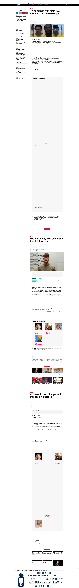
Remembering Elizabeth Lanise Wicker (57, 332)
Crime (16, 15)
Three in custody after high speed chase (20, 79)
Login (50, 4)
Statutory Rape (34, 349)
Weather (29, 4)
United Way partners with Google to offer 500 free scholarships (38, 344)
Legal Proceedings (48, 348)
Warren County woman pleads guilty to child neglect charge (21, 72)
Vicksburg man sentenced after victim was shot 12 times (21, 46)
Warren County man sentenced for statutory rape (21, 17)
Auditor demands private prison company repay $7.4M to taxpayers (21, 50)
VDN (40, 41)
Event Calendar (34, 4)
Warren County (34, 280)
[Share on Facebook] (17, 13)
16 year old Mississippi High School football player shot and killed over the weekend (21, 27)
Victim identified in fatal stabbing (20, 23)
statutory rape (34, 281)
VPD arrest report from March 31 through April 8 (21, 62)
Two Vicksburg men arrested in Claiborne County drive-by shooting (21, 58)
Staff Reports (35, 22)
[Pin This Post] (23, 13)
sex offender (49, 311)
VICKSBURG (34, 278)
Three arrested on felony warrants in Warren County (20, 33)
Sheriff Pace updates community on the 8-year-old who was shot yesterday (20, 54)
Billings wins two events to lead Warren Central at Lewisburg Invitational (38, 332)
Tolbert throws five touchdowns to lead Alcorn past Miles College (48, 516)
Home (22, 4)
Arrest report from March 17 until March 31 (20, 69)
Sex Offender (59, 348)
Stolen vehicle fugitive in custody (20, 36)
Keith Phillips (35, 250)
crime (44, 348)
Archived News (40, 4)
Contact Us (46, 4)
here (38, 69)
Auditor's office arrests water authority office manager (20, 65)
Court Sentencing (40, 348)
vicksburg (39, 349)
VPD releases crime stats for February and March (20, 43)
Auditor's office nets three (20, 30)
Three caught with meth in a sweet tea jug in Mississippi (21, 10)
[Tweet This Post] (20, 13)
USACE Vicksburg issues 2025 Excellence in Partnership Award (47, 332)
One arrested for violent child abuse (20, 75)
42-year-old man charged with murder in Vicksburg (21, 20)
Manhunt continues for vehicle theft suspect (21, 40)
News (25, 4)
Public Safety (54, 348)
